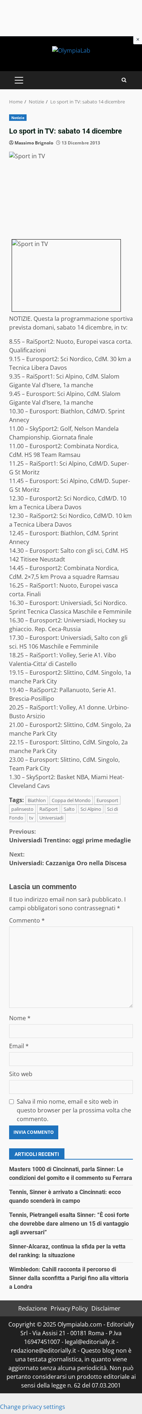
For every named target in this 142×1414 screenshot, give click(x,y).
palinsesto (22, 809)
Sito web (20, 1074)
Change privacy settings (32, 1407)
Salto (69, 809)
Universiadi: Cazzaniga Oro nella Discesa (68, 858)
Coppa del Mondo (71, 800)
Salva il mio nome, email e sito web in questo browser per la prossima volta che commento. (74, 1110)
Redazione (32, 1308)
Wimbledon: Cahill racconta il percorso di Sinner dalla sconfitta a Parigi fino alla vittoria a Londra (69, 1278)
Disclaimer (106, 1308)
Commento (27, 920)
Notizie (17, 117)
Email (19, 1046)
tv (31, 817)
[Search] (124, 80)
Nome (20, 1018)
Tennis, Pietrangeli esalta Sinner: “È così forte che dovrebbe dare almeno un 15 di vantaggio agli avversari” (69, 1223)
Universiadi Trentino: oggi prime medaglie (70, 835)
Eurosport (107, 800)
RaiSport (48, 809)
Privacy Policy (69, 1308)
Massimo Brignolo (34, 143)
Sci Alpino (90, 809)
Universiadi (51, 817)
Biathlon (37, 800)
